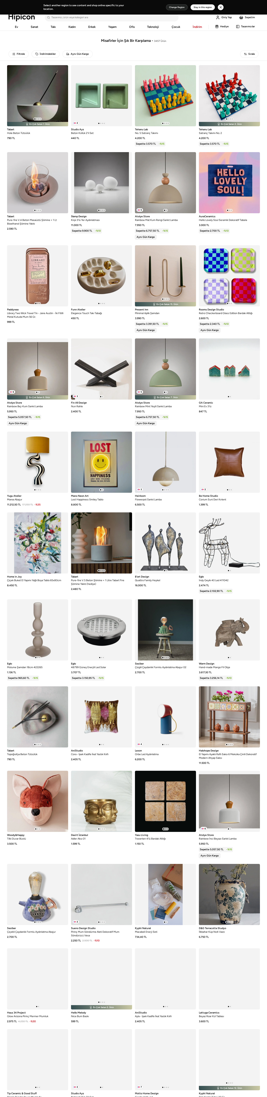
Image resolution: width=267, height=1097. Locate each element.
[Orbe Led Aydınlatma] (165, 716)
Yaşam (112, 27)
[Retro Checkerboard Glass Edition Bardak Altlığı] (229, 275)
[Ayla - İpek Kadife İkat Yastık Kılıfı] (165, 978)
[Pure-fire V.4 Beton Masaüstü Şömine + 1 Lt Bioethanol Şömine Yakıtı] (37, 182)
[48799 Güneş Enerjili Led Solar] (101, 629)
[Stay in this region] (221, 7)
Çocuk (176, 27)
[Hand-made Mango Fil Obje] (229, 629)
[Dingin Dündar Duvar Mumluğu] (37, 1059)
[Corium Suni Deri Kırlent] (229, 462)
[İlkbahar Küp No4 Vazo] (229, 894)
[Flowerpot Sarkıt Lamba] (165, 462)
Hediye (224, 26)
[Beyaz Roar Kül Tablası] (229, 978)
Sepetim (250, 17)
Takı (53, 27)
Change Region (177, 7)
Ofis (132, 27)
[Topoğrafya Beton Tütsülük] (37, 716)
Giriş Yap (226, 17)
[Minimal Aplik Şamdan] (165, 275)
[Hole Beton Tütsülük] (37, 95)
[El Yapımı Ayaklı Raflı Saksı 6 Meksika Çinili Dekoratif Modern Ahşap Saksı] (229, 716)
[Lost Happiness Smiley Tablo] (101, 462)
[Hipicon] (22, 17)
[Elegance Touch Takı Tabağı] (101, 275)
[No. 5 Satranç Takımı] (165, 95)
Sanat (34, 27)
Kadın (72, 27)
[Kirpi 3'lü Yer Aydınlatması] (101, 182)
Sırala (251, 53)
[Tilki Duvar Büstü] (37, 801)
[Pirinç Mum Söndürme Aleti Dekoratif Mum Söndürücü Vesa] (101, 894)
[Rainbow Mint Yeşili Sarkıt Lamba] (165, 369)
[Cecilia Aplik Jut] (165, 1059)
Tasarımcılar (248, 26)
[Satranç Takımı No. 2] (229, 95)
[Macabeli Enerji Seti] (165, 894)
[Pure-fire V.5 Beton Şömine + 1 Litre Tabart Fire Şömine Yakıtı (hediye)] (101, 543)
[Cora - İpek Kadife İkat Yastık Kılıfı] (101, 716)
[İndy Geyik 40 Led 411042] (229, 543)
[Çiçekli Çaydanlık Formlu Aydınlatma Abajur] (37, 894)
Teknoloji (153, 27)
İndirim (197, 27)
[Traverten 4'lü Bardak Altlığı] (165, 801)
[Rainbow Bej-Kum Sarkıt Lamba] (37, 369)
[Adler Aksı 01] (101, 801)
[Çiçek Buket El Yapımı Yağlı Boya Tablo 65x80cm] (37, 543)
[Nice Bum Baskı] (101, 978)
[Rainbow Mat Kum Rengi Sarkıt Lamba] (165, 182)
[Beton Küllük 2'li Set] (101, 95)
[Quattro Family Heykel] (165, 543)
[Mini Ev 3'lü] (229, 369)
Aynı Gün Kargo (80, 53)
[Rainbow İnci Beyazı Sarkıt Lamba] (229, 801)
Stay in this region (203, 7)
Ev (16, 27)
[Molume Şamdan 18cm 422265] (37, 629)
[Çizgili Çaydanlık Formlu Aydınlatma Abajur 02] (165, 629)
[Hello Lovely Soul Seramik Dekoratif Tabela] (229, 182)
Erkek (92, 27)
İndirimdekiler (48, 53)
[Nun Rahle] (101, 369)
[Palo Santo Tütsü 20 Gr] (229, 1059)
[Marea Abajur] (37, 462)
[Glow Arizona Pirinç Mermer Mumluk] (37, 978)
